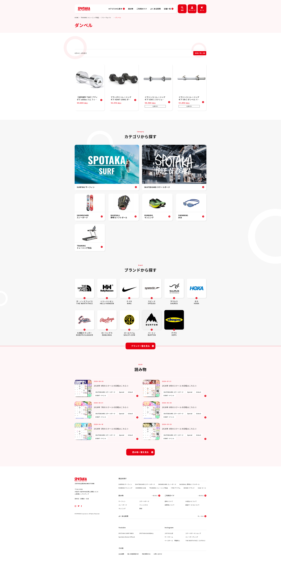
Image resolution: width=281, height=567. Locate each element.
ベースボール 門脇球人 (172, 540)
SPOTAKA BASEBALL (146, 533)
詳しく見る (201, 516)
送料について (169, 501)
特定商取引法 (146, 554)
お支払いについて (191, 501)
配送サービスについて (193, 505)
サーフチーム (169, 537)
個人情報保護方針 (133, 554)
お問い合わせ (158, 554)
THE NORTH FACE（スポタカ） (196, 540)
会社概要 (121, 554)
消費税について (170, 505)
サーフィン (122, 501)
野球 (140, 508)
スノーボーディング (192, 537)
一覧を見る (155, 495)
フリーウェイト (106, 17)
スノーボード (123, 505)
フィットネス (143, 505)
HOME (77, 17)
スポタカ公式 (169, 533)
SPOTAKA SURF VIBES (126, 533)
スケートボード (144, 501)
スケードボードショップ (193, 533)
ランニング (122, 508)
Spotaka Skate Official (127, 537)
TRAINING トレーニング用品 (90, 17)
